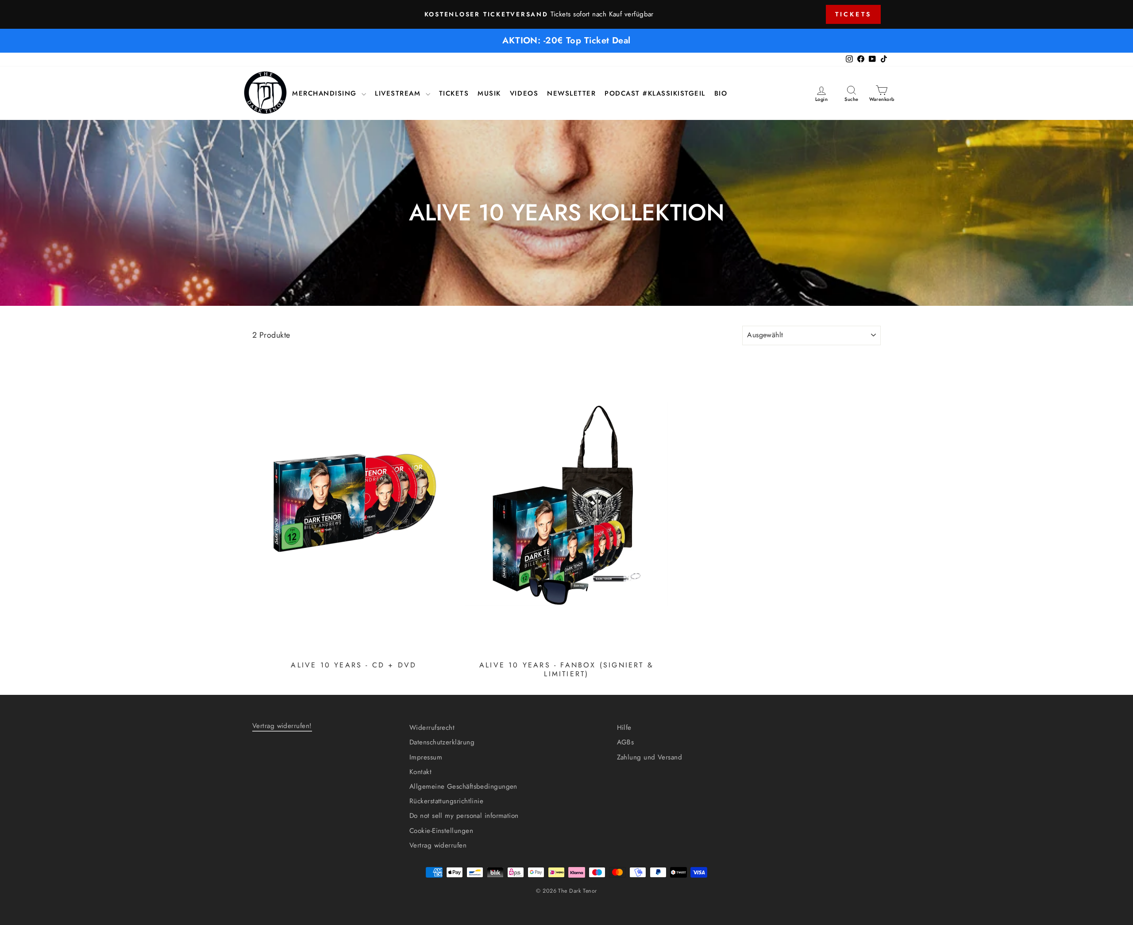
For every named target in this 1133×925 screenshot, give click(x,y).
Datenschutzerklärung (441, 742)
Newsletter (571, 93)
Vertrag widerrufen (437, 845)
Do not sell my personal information (464, 816)
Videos (524, 93)
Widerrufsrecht (432, 727)
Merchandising (325, 93)
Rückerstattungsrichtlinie (446, 801)
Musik (489, 93)
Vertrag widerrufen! (282, 726)
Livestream (399, 93)
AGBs (625, 742)
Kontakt (420, 772)
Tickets (853, 14)
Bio (721, 93)
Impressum (425, 757)
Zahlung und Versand (649, 757)
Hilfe (624, 727)
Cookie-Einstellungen (441, 831)
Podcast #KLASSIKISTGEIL (655, 93)
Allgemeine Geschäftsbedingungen (463, 786)
